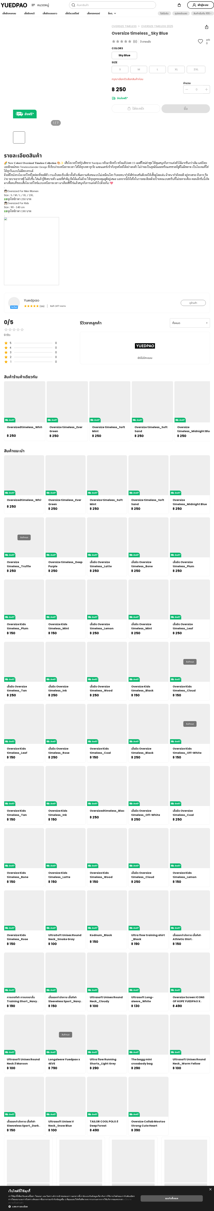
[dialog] (107, 1198)
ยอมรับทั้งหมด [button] (171, 1198)
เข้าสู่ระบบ (203, 5)
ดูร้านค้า (193, 303)
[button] (164, 13)
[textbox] (107, 223)
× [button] (210, 1189)
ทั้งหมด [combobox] (176, 323)
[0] (179, 5)
